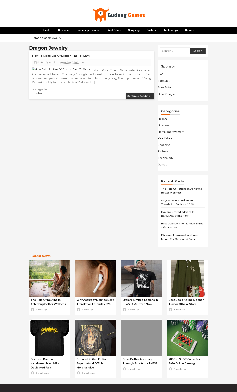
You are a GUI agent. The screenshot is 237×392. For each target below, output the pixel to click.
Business (63, 30)
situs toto (164, 87)
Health (47, 30)
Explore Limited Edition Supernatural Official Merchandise (92, 363)
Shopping (134, 30)
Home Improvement (88, 30)
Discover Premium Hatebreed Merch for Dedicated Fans (45, 363)
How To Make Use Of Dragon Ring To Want (60, 55)
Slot (160, 74)
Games (189, 30)
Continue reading (139, 96)
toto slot (164, 80)
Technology (171, 30)
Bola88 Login (166, 94)
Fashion (152, 30)
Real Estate (114, 30)
